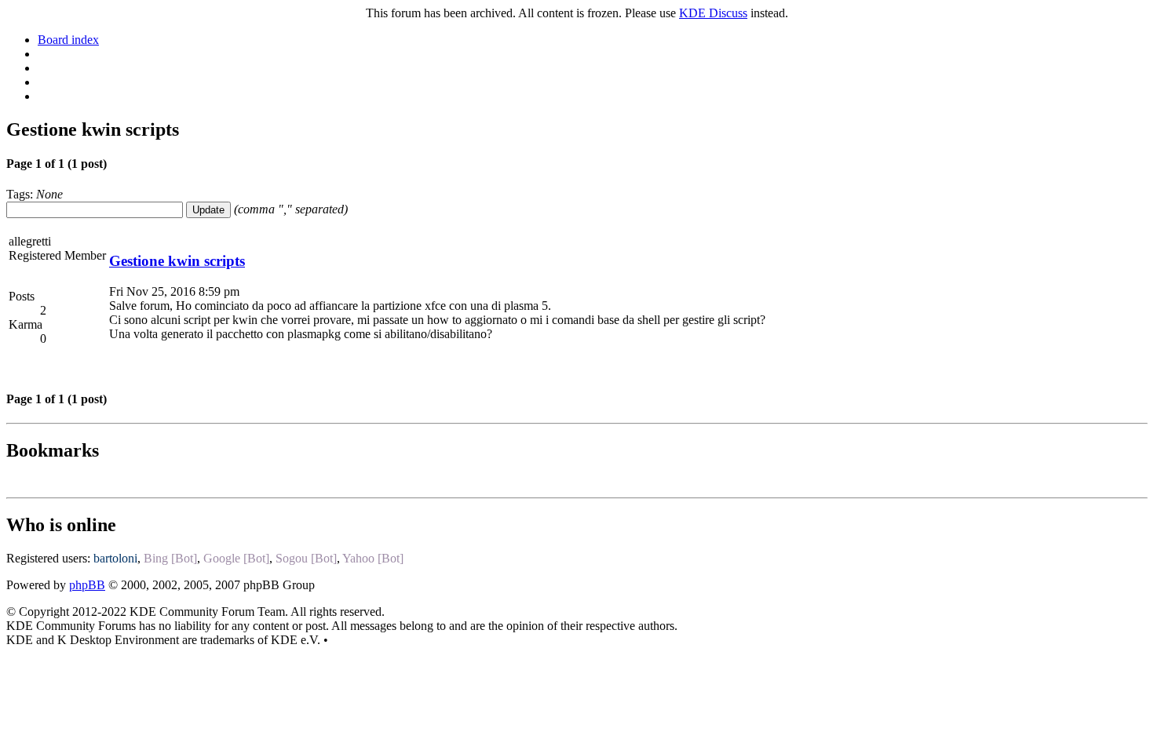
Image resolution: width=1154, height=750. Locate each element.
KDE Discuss (713, 13)
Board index (68, 39)
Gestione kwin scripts (177, 261)
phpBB (87, 585)
